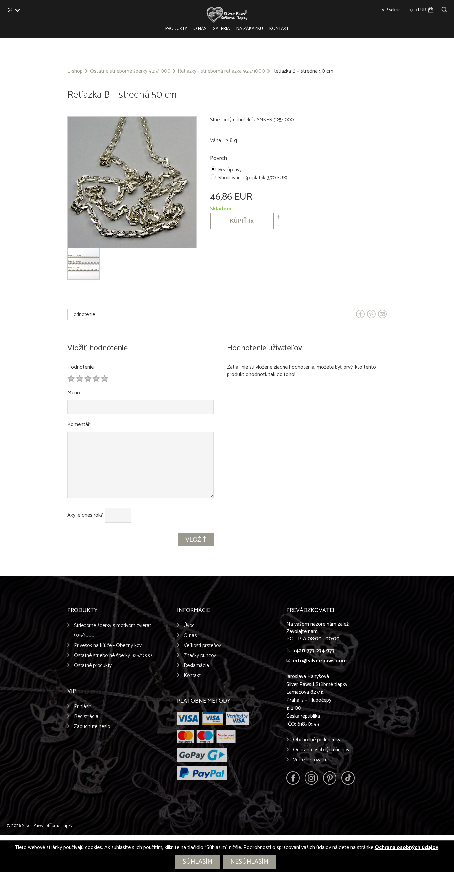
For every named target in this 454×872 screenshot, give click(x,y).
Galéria (221, 29)
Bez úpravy (230, 169)
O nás (199, 29)
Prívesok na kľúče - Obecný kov (108, 645)
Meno (73, 392)
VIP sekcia (391, 10)
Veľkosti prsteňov (202, 645)
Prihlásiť (83, 706)
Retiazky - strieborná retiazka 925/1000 (221, 71)
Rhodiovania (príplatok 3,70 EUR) (252, 177)
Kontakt (279, 29)
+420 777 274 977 (314, 650)
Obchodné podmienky (316, 739)
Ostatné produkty (93, 665)
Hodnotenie (80, 367)
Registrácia (86, 716)
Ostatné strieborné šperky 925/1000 (130, 71)
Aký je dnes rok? (85, 515)
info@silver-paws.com (320, 660)
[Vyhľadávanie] (444, 9)
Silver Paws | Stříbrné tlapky (47, 826)
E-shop (75, 71)
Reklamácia (196, 665)
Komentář (78, 424)
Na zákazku (249, 29)
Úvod (189, 625)
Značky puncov (200, 655)
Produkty (176, 29)
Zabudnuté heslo (92, 726)
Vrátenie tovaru (309, 759)
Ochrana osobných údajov (321, 749)
